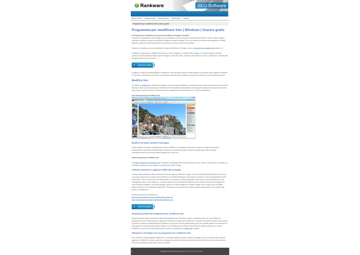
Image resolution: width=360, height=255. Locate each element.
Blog (200, 251)
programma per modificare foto (204, 48)
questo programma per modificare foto (147, 163)
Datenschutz (194, 251)
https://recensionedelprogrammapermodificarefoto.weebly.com (152, 197)
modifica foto (146, 85)
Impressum (185, 251)
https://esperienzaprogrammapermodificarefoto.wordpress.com (152, 200)
